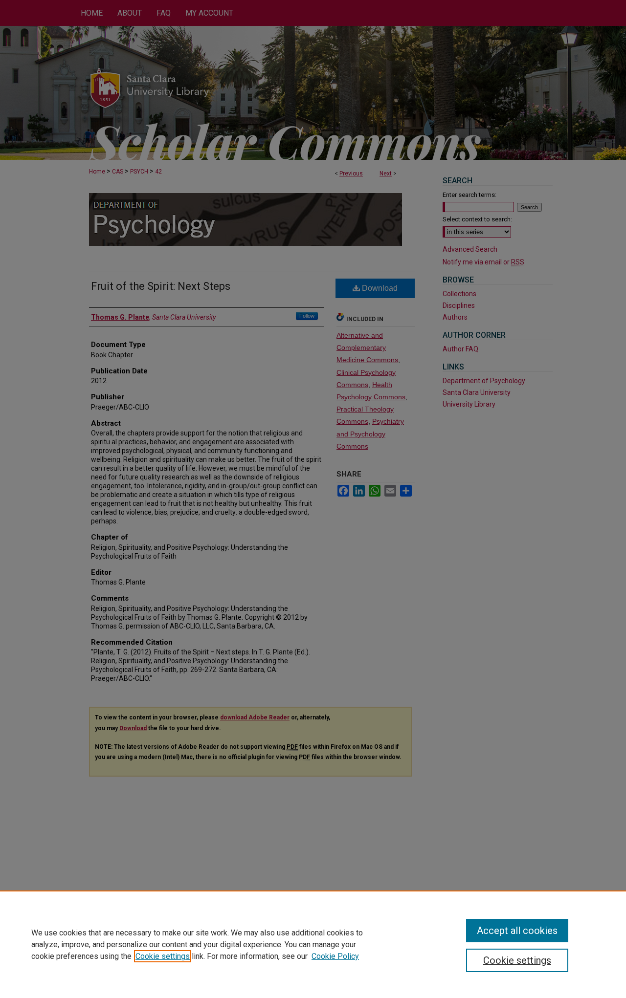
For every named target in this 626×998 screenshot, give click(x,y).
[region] (313, 944)
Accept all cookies (517, 930)
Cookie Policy (335, 956)
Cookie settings (162, 956)
